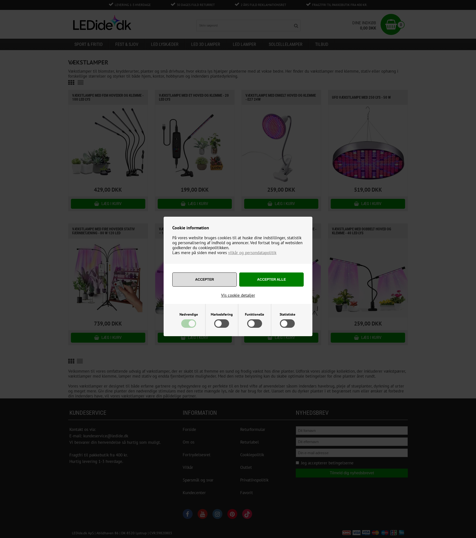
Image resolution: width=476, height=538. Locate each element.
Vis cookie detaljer (238, 295)
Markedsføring (222, 314)
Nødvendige (188, 314)
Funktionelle (254, 314)
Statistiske (287, 314)
